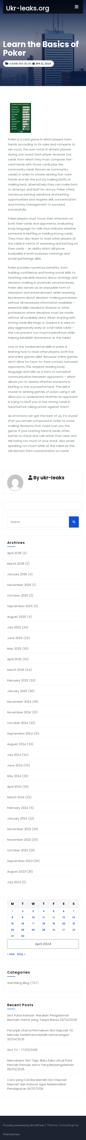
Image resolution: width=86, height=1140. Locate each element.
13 (63, 917)
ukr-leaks (52, 477)
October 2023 (17, 850)
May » (21, 954)
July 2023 (14, 882)
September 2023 (20, 861)
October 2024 (17, 723)
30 (22, 936)
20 (63, 923)
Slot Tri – (13, 1050)
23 (22, 929)
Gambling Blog (21, 63)
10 (33, 917)
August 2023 (16, 871)
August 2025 (16, 617)
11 (44, 917)
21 (73, 923)
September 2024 (20, 733)
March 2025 (15, 670)
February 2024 (17, 808)
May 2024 (14, 776)
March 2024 (15, 797)
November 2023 (19, 840)
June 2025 (15, 638)
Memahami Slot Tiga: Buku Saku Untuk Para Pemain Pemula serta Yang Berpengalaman (40, 1062)
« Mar (11, 954)
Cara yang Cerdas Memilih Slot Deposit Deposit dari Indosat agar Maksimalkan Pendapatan (37, 1084)
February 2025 (17, 680)
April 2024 (14, 786)
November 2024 (19, 712)
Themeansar (11, 1134)
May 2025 (14, 648)
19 (53, 923)
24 (33, 929)
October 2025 (17, 595)
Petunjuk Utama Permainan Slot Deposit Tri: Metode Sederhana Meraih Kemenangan (40, 1032)
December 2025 (19, 585)
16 (22, 923)
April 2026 (14, 553)
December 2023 (19, 829)
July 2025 (14, 627)
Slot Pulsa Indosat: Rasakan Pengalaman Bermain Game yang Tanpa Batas (38, 1017)
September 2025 (20, 606)
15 (12, 923)
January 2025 (17, 691)
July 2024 (14, 755)
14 (73, 917)
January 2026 (17, 574)
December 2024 (19, 702)
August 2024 (16, 744)
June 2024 (15, 765)
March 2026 (15, 563)
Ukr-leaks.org (27, 8)
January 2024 (17, 818)
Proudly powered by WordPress (24, 1125)
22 (12, 929)
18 (43, 923)
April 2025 (14, 659)
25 (43, 929)
